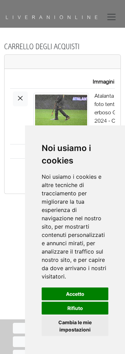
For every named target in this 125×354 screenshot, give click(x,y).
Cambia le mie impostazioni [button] (75, 326)
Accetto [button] (75, 294)
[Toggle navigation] (113, 17)
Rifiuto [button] (75, 308)
